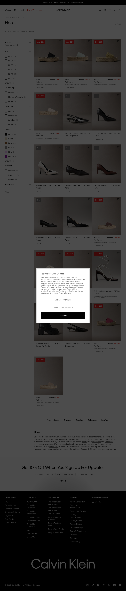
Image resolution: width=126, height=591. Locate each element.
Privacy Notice (65, 293)
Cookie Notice (49, 293)
